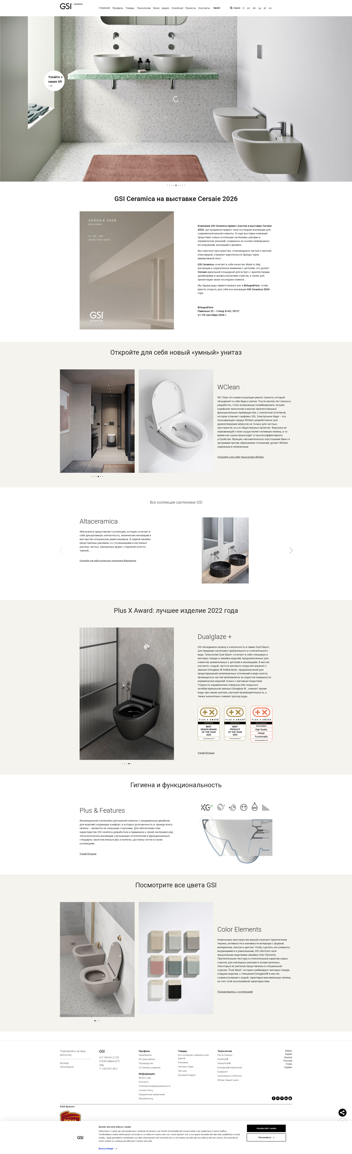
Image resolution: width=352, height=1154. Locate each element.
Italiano (288, 1051)
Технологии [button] (144, 8)
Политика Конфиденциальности (154, 1086)
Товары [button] (130, 8)
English (288, 1054)
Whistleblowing (146, 1098)
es (270, 8)
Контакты (143, 1082)
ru (260, 8)
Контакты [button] (204, 8)
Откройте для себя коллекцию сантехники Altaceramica (108, 560)
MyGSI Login (145, 1077)
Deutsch (288, 1057)
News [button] (156, 8)
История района (147, 1059)
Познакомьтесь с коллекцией (235, 991)
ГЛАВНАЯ (104, 8)
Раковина (183, 1062)
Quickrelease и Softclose (229, 1076)
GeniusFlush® (224, 1063)
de (254, 8)
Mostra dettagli (106, 1148)
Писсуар (182, 1071)
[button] (167, 185)
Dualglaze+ (222, 1071)
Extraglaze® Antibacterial (229, 1067)
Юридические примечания (152, 1094)
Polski (289, 1064)
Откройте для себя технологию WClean (240, 457)
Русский (288, 1060)
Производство (146, 1063)
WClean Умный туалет (228, 1080)
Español (288, 1067)
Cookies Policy (146, 1090)
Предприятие (145, 1055)
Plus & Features (224, 1055)
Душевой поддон (187, 1075)
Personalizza (265, 1137)
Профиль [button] (117, 8)
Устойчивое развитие (149, 1067)
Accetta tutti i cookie (266, 1128)
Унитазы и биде (185, 1066)
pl (265, 8)
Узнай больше (206, 752)
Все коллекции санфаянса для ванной (193, 1057)
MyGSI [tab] (217, 8)
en (248, 8)
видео (165, 8)
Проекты (190, 8)
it (243, 8)
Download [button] (177, 8)
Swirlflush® (222, 1059)
